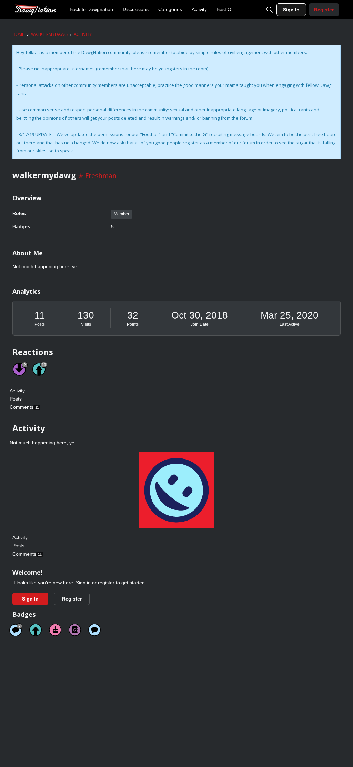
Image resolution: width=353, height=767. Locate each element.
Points (133, 324)
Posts (39, 324)
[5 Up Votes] (35, 629)
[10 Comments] (15, 629)
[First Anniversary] (55, 629)
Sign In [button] (30, 599)
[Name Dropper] (74, 629)
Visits (86, 324)
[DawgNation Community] (35, 9)
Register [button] (72, 599)
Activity (17, 390)
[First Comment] (94, 629)
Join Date (200, 324)
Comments (24, 407)
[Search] (269, 9)
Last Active (290, 324)
